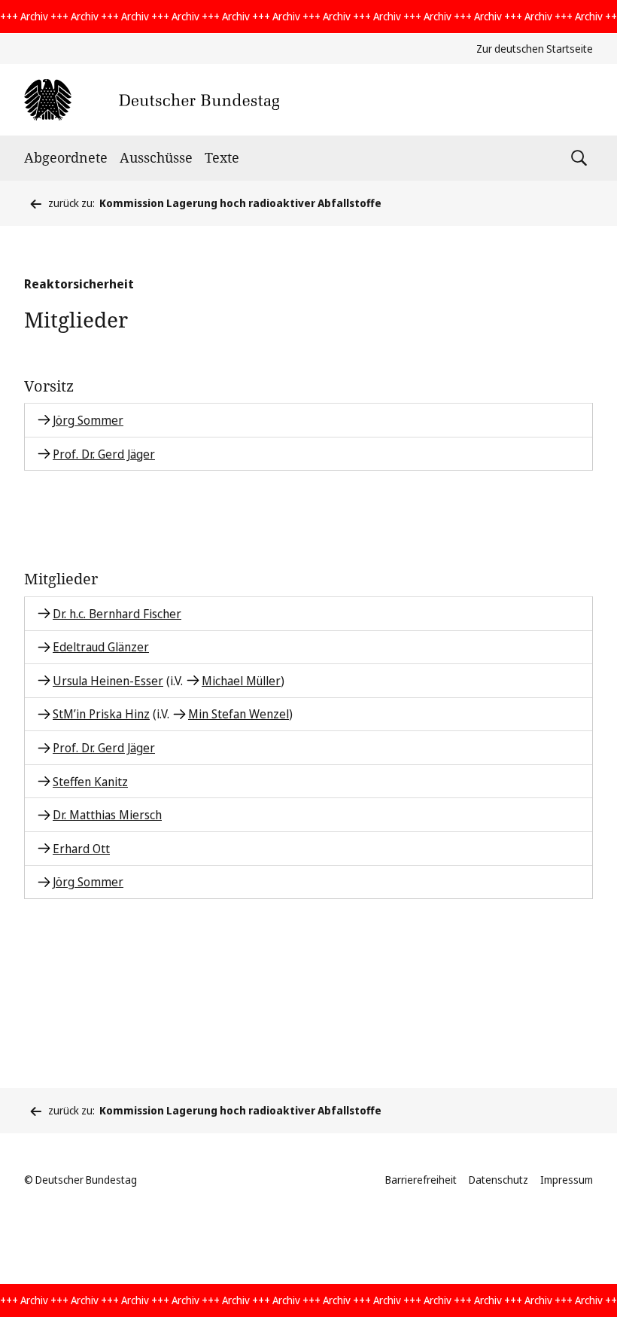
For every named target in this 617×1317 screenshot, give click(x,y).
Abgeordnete (66, 157)
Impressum (566, 1179)
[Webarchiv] (151, 99)
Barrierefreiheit (421, 1179)
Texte (222, 157)
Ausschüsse (156, 157)
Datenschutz (498, 1179)
